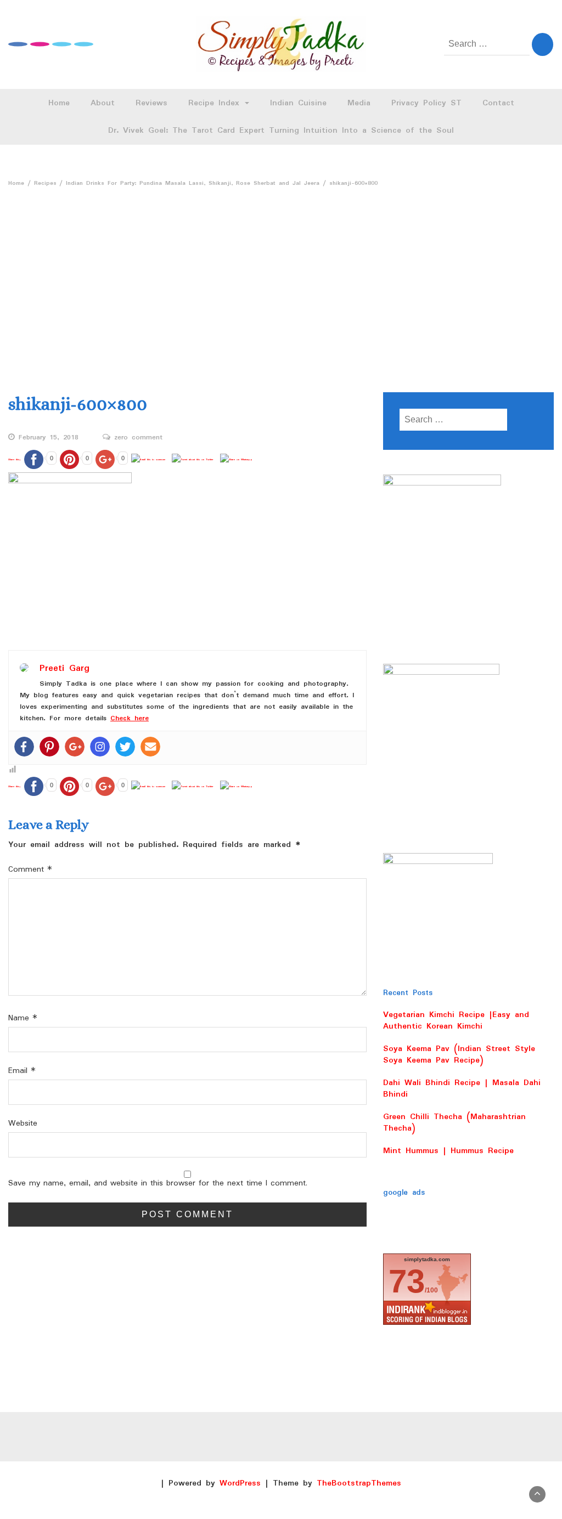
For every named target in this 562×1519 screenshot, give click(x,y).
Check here (129, 718)
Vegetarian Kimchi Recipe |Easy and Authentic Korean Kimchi (456, 1020)
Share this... (14, 459)
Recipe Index (216, 103)
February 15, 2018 (48, 437)
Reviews (151, 103)
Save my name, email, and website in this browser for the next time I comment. (157, 1183)
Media (358, 103)
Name (22, 1018)
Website (22, 1124)
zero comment (138, 437)
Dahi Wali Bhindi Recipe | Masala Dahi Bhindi (462, 1088)
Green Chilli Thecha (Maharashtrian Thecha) (454, 1122)
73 (407, 1281)
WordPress (240, 1483)
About (103, 103)
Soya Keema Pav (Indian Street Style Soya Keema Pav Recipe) (459, 1054)
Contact (498, 103)
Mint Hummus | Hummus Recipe (448, 1150)
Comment (30, 870)
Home (59, 103)
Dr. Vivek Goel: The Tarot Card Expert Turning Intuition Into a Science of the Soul (281, 130)
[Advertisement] (281, 274)
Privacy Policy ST (426, 103)
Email (22, 1071)
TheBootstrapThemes (359, 1483)
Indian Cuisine (298, 103)
